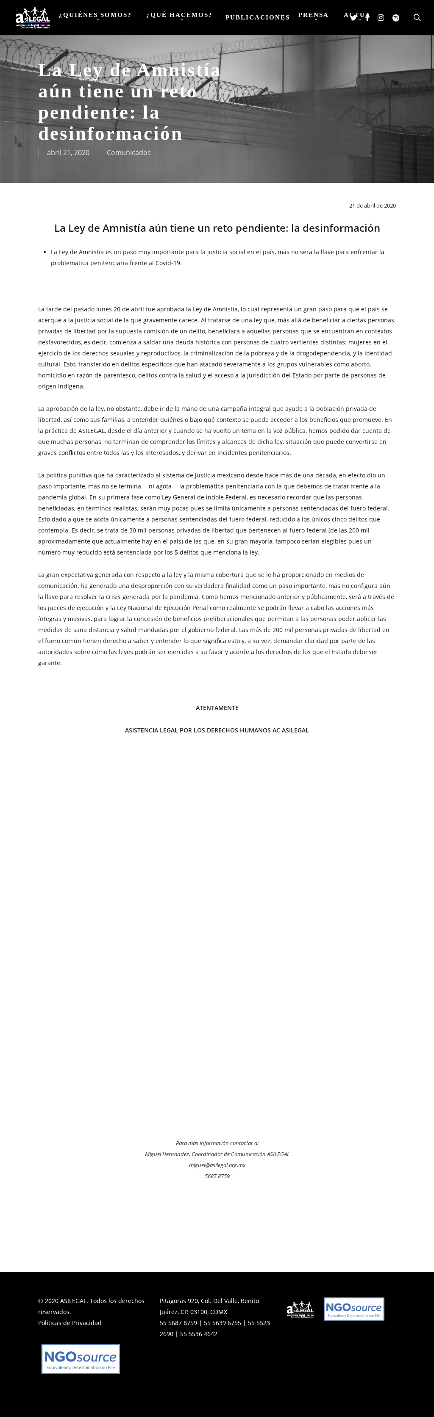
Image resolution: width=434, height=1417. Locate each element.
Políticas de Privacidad (70, 1323)
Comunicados (129, 152)
